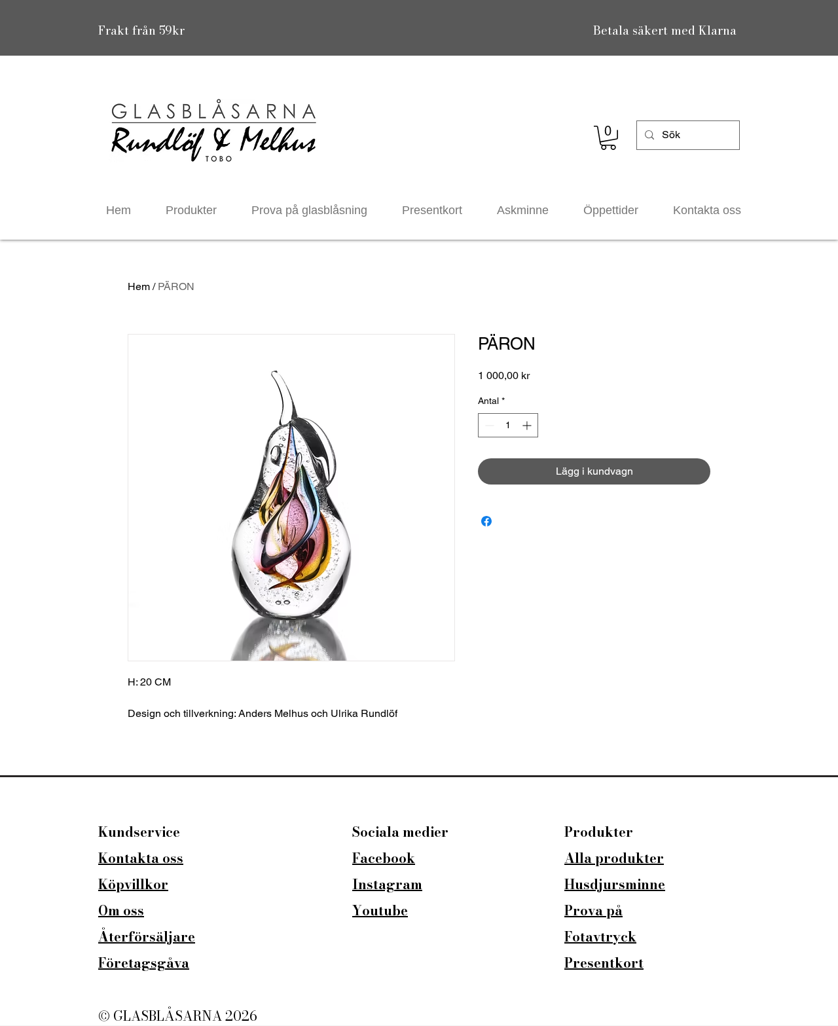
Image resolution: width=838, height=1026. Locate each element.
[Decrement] (488, 425)
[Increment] (528, 425)
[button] (608, 138)
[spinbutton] (508, 425)
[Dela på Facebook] (486, 521)
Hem (139, 286)
